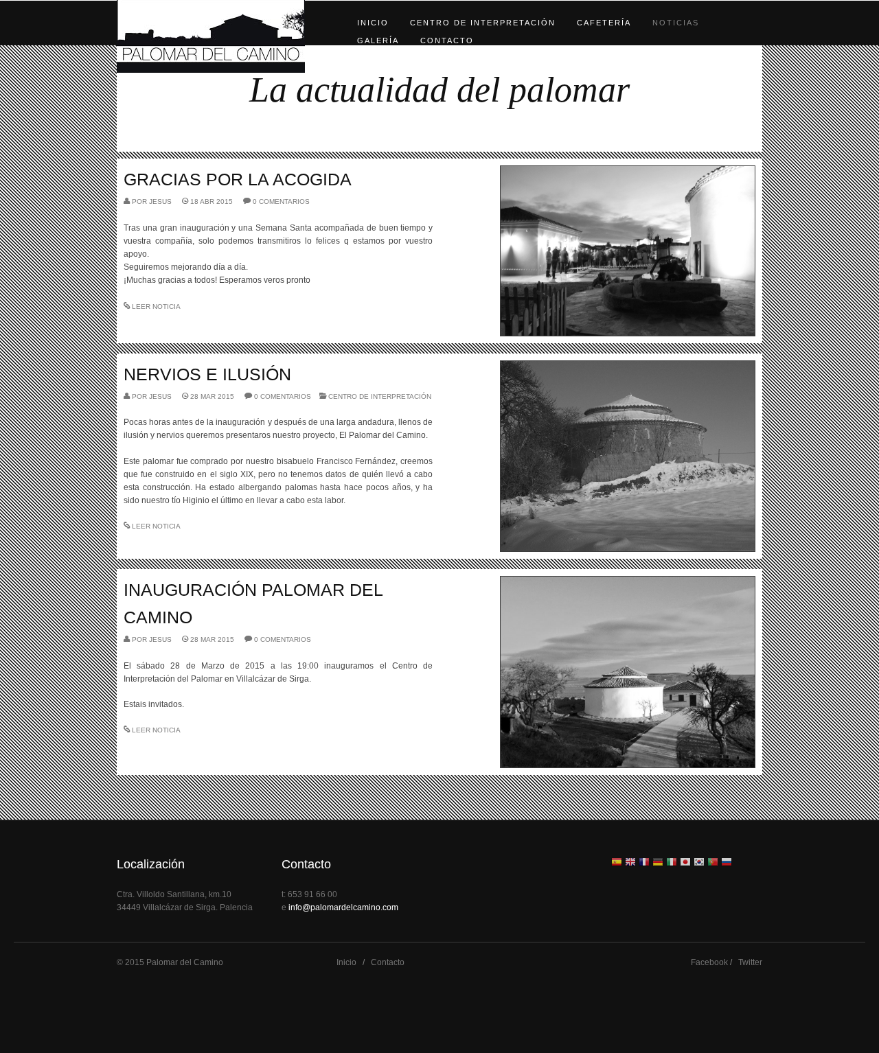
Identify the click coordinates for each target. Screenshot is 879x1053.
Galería (378, 40)
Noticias (675, 23)
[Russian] (726, 863)
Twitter (750, 962)
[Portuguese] (712, 863)
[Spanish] (616, 863)
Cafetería (604, 23)
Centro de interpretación (483, 23)
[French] (644, 863)
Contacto (447, 40)
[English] (630, 863)
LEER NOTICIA (156, 306)
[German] (657, 863)
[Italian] (671, 863)
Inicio (373, 23)
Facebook (709, 962)
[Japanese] (685, 863)
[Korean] (699, 863)
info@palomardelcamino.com (343, 907)
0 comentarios (281, 201)
